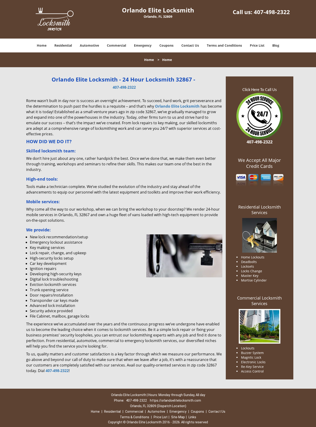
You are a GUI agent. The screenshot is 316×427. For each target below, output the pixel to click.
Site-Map (178, 417)
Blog (275, 45)
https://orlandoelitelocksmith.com (175, 400)
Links (192, 417)
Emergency (143, 45)
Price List (257, 45)
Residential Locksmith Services (259, 209)
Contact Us (190, 45)
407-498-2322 (272, 12)
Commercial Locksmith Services (259, 300)
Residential (63, 45)
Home (41, 45)
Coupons (166, 45)
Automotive (89, 45)
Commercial (116, 45)
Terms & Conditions (134, 417)
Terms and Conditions (224, 45)
